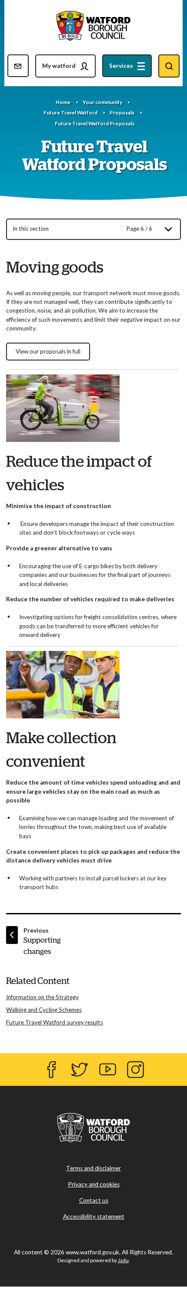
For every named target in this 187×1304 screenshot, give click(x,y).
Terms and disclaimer (93, 1168)
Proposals (122, 112)
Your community (102, 102)
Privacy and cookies (94, 1184)
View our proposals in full (48, 351)
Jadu (123, 1260)
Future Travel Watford (70, 112)
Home (63, 102)
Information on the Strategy (42, 997)
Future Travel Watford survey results (54, 1022)
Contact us (93, 1200)
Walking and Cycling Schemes (44, 1009)
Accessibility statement (93, 1216)
